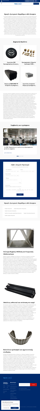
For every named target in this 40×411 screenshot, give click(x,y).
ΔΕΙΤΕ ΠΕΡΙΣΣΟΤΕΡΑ (8, 152)
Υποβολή (20, 194)
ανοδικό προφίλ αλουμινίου (10, 215)
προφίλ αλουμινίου (8, 208)
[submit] (33, 1)
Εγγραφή (33, 384)
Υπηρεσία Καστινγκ (13, 384)
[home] (17, 3)
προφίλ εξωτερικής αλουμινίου (29, 213)
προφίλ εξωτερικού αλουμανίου (10, 210)
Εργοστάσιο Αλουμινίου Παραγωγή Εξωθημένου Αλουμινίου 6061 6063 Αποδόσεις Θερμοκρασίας (28, 84)
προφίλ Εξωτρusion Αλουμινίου (20, 208)
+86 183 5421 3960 (23, 388)
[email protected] (6, 0)
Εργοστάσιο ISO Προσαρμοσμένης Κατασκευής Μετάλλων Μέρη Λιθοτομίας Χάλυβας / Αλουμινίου (11, 63)
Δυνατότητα (5, 389)
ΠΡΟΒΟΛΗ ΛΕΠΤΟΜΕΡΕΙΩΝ (11, 52)
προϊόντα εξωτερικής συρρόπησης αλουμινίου (13, 213)
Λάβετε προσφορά (36, 3)
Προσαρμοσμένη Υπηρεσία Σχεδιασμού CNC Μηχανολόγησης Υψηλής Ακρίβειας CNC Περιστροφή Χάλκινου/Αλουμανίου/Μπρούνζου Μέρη (29, 63)
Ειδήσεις (8, 389)
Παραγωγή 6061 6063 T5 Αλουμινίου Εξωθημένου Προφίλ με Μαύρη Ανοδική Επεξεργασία (11, 84)
